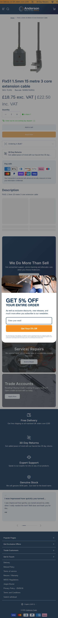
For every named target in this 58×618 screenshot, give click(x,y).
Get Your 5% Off (29, 328)
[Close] (53, 278)
